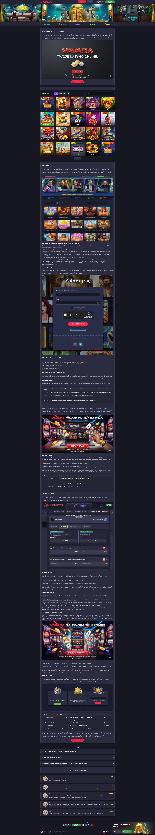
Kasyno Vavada (77, 81)
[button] (1, 13)
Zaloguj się (90, 1)
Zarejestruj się (82, 1)
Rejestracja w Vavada (77, 740)
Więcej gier (77, 158)
